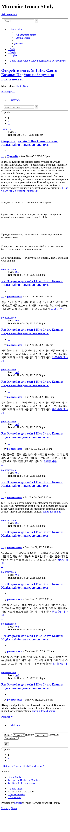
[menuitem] (25, 34)
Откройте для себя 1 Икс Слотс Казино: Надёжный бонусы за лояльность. (29, 74)
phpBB (18, 802)
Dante (19, 86)
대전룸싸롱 (50, 461)
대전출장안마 (59, 663)
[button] (9, 123)
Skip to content (9, 14)
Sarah (26, 86)
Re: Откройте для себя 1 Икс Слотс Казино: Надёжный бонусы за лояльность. (32, 282)
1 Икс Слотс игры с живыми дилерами (34, 189)
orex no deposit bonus (43, 711)
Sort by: (30, 734)
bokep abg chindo (52, 511)
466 (17, 272)
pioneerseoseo (8, 269)
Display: (8, 734)
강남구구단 (57, 309)
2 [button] (8, 120)
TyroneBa (6, 129)
